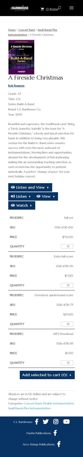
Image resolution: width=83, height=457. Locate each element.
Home (12, 30)
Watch (21, 205)
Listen (21, 196)
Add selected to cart (44, 375)
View (46, 196)
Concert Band (26, 30)
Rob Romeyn (16, 85)
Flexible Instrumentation (58, 403)
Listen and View (30, 187)
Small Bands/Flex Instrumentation (29, 408)
